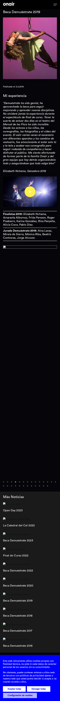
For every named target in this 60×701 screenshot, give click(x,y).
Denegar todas (39, 689)
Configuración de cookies (20, 695)
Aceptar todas (14, 689)
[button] (4, 481)
